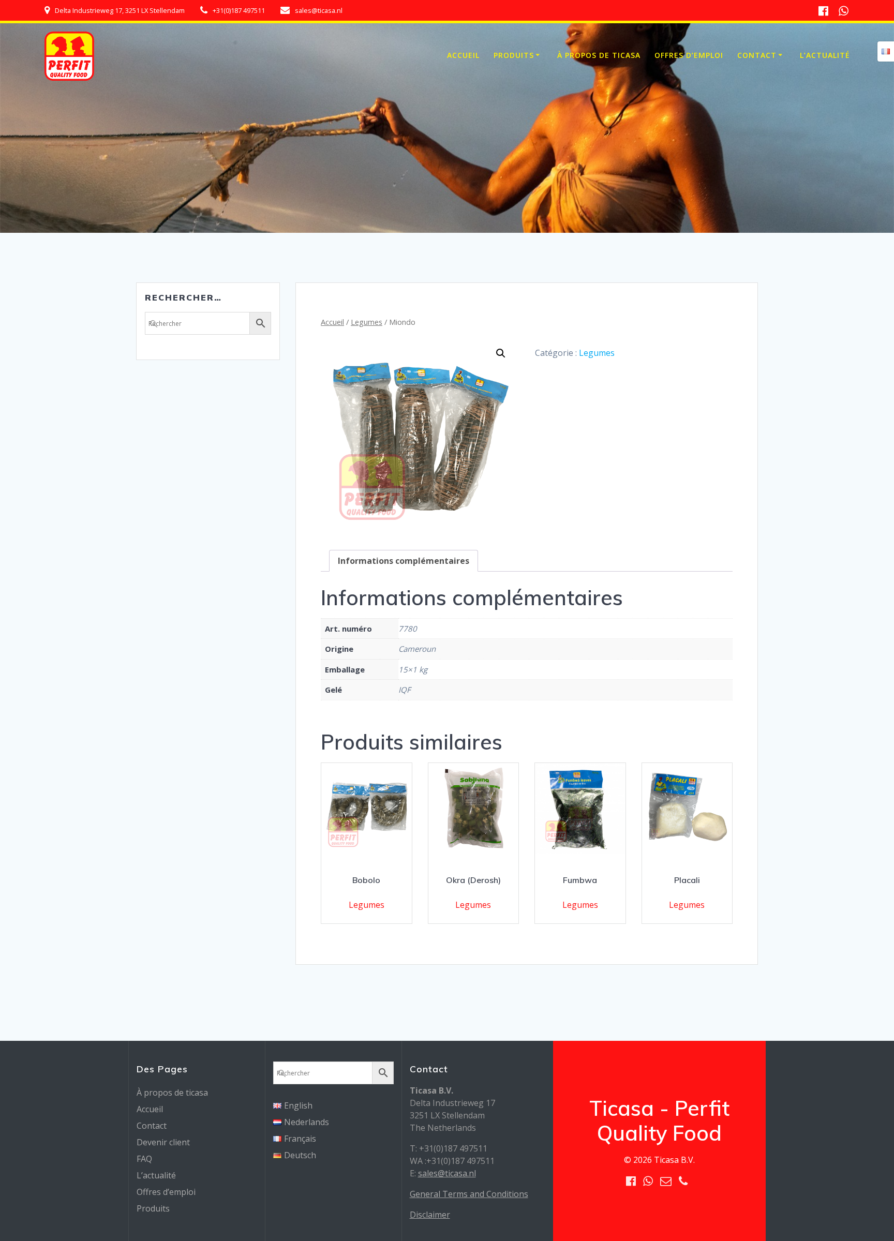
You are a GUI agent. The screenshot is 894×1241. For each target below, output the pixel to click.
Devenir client (163, 1142)
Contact (757, 55)
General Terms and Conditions (469, 1194)
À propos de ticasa (598, 55)
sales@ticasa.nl (447, 1173)
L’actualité (825, 55)
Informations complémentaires (403, 560)
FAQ (144, 1158)
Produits (514, 55)
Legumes (366, 322)
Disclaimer (430, 1214)
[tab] (403, 561)
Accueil (463, 55)
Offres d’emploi (688, 55)
